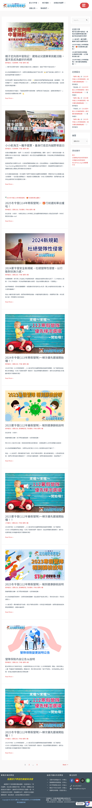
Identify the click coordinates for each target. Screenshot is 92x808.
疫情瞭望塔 (22, 428)
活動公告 (15, 209)
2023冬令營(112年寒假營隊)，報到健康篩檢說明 (34, 584)
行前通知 (22, 209)
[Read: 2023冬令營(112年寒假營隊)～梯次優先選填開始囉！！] (35, 708)
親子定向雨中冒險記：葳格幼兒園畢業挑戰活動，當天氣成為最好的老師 (35, 57)
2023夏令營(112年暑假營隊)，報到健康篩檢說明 (34, 425)
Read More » (9, 98)
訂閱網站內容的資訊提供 (80, 158)
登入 (73, 155)
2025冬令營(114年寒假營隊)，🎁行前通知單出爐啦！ (34, 204)
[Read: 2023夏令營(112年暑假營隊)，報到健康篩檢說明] (35, 406)
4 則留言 (8, 739)
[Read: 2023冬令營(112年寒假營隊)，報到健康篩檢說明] (35, 565)
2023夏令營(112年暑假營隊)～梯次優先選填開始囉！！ (34, 518)
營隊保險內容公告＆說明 (20, 659)
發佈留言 (8, 63)
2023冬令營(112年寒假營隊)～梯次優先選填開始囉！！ (34, 733)
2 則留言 (8, 523)
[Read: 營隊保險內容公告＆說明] (35, 639)
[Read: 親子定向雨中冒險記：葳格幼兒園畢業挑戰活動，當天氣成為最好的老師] (35, 37)
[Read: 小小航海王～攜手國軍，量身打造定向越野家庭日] (35, 126)
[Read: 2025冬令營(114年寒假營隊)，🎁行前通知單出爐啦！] (23, 197)
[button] (38, 2)
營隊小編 (76, 76)
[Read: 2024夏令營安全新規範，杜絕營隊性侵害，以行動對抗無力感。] (35, 248)
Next (65, 764)
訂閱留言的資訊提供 (78, 160)
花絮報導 (15, 63)
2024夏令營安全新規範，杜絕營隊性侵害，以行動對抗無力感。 (34, 269)
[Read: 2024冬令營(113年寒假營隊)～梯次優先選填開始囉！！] (35, 334)
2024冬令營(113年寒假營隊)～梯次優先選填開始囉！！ (34, 359)
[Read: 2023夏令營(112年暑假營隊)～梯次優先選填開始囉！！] (35, 492)
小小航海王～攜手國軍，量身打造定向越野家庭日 (35, 145)
